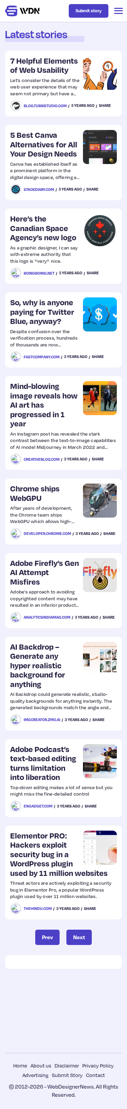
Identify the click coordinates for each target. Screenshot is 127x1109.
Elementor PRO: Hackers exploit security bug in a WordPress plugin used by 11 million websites (59, 854)
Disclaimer (67, 1065)
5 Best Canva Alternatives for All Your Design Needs (43, 144)
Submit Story (67, 1075)
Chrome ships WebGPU (35, 493)
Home (20, 1065)
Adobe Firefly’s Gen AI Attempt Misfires (44, 572)
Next (79, 937)
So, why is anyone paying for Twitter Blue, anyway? (42, 311)
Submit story (89, 10)
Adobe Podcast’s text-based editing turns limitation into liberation (43, 763)
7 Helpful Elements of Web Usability (44, 65)
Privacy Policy (98, 1065)
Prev (47, 937)
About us (40, 1065)
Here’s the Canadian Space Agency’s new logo (43, 227)
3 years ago (82, 105)
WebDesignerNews (70, 1086)
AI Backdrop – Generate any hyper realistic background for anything (37, 665)
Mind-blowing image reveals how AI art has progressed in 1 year (44, 404)
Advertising (35, 1075)
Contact (95, 1075)
